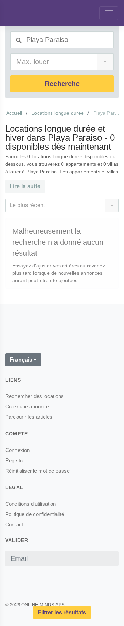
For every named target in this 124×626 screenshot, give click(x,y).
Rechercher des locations (34, 396)
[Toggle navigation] (108, 13)
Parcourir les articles (28, 417)
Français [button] (21, 360)
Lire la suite (25, 186)
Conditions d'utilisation (30, 504)
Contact (14, 524)
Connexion (17, 450)
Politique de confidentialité (34, 514)
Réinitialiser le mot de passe (37, 471)
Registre (14, 460)
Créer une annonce (27, 407)
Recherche (62, 84)
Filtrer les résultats (62, 612)
